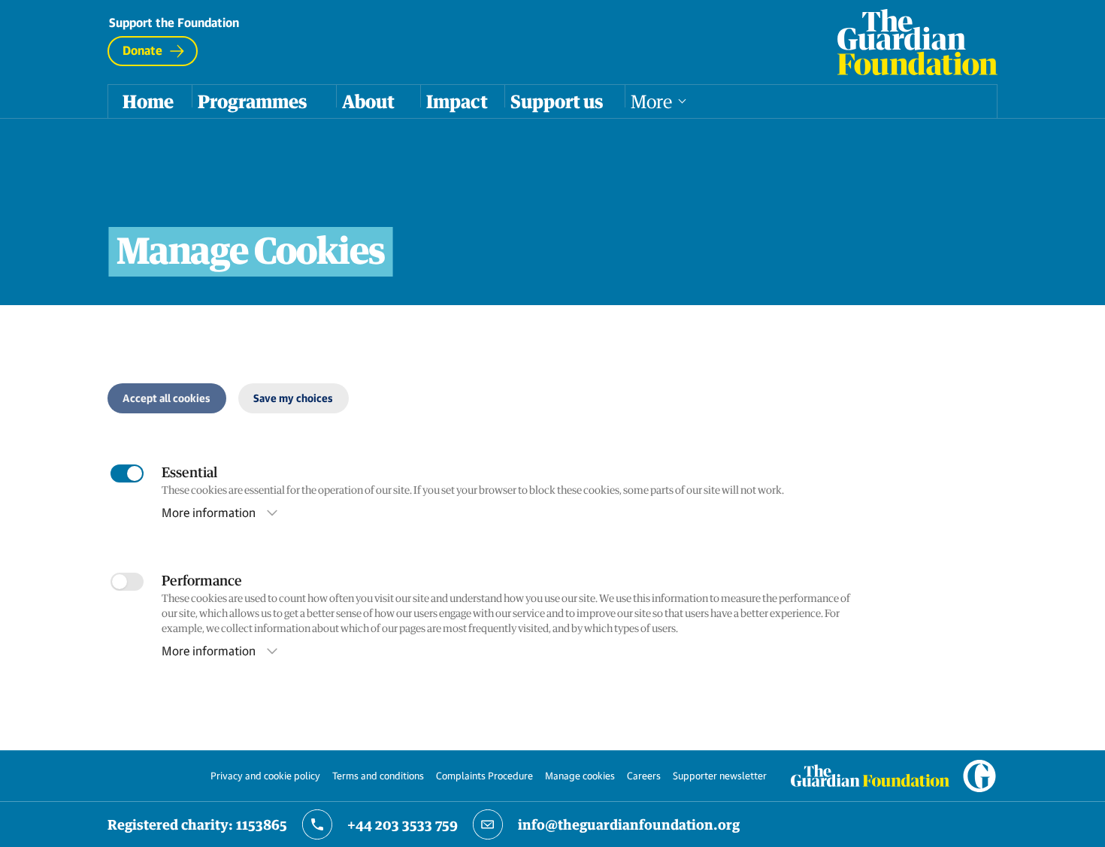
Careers (644, 776)
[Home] (917, 42)
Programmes (252, 101)
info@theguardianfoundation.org (629, 824)
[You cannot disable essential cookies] (127, 473)
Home (148, 101)
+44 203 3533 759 (402, 824)
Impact (457, 101)
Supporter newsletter (720, 776)
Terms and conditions (378, 776)
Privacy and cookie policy (265, 776)
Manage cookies (580, 776)
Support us (556, 101)
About (368, 101)
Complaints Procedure (484, 776)
